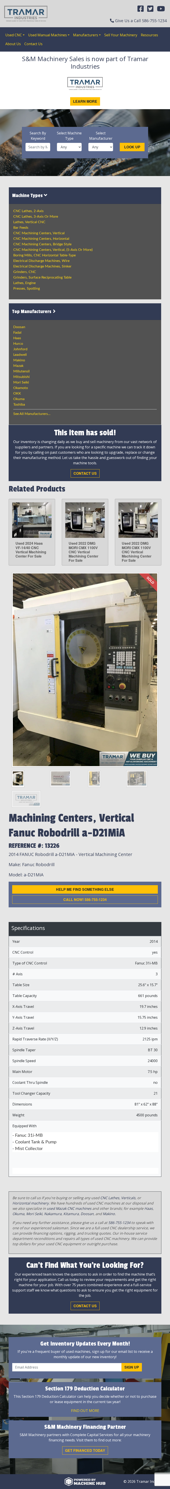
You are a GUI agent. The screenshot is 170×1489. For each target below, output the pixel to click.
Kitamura (71, 1213)
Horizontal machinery (30, 1203)
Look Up (132, 146)
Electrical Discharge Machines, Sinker (42, 266)
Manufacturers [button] (85, 35)
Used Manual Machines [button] (47, 35)
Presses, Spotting (26, 288)
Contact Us (33, 43)
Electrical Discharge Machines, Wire (41, 261)
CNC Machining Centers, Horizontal (41, 238)
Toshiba (19, 404)
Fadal (17, 332)
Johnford (20, 349)
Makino (19, 360)
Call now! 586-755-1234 (85, 899)
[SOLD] (85, 669)
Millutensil (21, 371)
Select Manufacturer (100, 136)
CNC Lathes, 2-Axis (28, 211)
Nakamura (53, 1213)
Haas (17, 338)
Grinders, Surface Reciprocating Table (42, 277)
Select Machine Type (69, 136)
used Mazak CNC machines (69, 1208)
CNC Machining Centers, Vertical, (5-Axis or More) (53, 250)
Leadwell (20, 354)
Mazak (18, 366)
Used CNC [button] (13, 35)
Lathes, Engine (24, 283)
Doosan (19, 327)
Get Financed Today (85, 1450)
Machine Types (28, 195)
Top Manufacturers (32, 311)
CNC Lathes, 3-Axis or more (35, 216)
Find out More (85, 1410)
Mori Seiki (21, 382)
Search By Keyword (38, 136)
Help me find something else (85, 889)
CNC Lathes (109, 1197)
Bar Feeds (20, 227)
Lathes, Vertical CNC (29, 222)
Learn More (85, 101)
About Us (13, 43)
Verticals (128, 1197)
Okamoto (20, 388)
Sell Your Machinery (120, 35)
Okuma (19, 399)
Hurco (18, 343)
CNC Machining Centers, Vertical (39, 233)
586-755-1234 (154, 20)
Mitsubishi (21, 377)
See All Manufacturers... (31, 414)
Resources (149, 35)
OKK (17, 393)
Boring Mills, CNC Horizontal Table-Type (44, 255)
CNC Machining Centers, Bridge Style (42, 244)
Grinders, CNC (24, 272)
